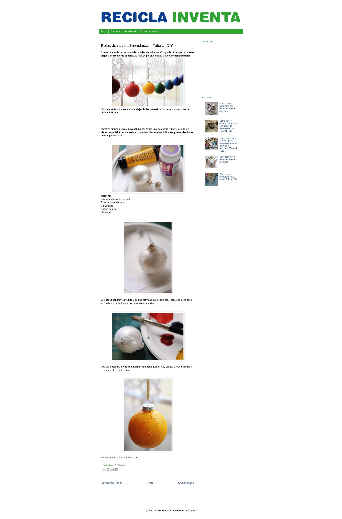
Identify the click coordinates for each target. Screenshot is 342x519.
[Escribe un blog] (108, 469)
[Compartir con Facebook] (116, 469)
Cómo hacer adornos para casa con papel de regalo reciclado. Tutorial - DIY (228, 126)
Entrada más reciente (112, 483)
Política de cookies (149, 31)
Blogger (192, 510)
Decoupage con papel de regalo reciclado (227, 159)
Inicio (103, 31)
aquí (136, 457)
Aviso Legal (130, 31)
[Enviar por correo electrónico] (104, 469)
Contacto (115, 31)
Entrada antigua (186, 483)
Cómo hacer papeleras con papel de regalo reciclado (227, 107)
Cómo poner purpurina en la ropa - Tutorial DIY (228, 177)
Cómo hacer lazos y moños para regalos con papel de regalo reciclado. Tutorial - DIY (228, 144)
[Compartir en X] (112, 469)
